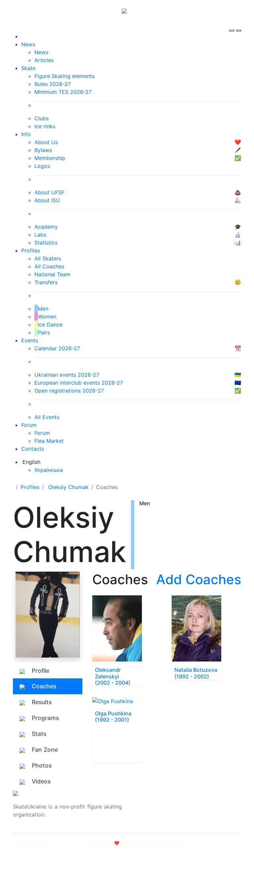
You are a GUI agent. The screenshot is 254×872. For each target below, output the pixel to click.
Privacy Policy (209, 810)
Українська (48, 470)
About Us (203, 802)
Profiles (30, 250)
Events (29, 340)
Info (26, 134)
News (28, 44)
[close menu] (238, 24)
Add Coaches (198, 579)
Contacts (32, 448)
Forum (29, 425)
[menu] (232, 24)
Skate (28, 68)
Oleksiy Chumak (68, 487)
